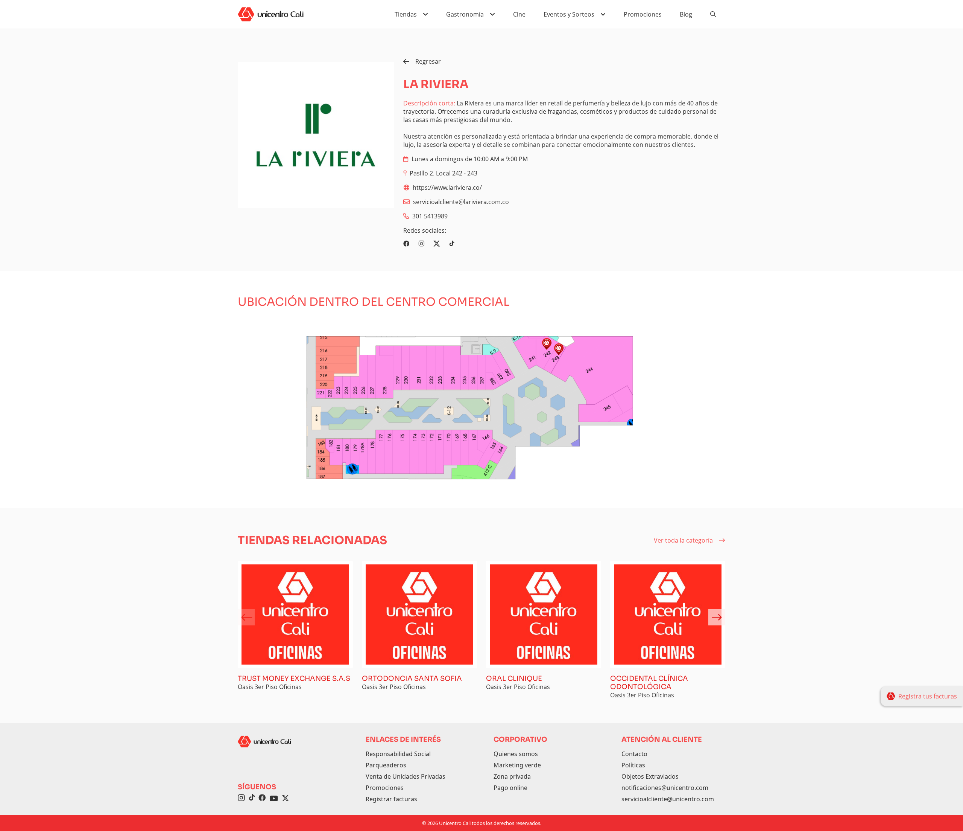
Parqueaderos (386, 765)
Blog (686, 14)
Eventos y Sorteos (569, 14)
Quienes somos (516, 754)
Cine (519, 14)
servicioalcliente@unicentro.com (667, 799)
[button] (716, 617)
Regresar (428, 61)
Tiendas (406, 14)
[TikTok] (252, 798)
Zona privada (512, 776)
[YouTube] (273, 798)
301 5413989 (430, 216)
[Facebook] (406, 244)
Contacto (634, 754)
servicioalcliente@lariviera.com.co (461, 202)
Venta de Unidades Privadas (405, 776)
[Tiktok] (451, 244)
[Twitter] (436, 244)
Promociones (643, 14)
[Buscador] (713, 14)
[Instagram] (421, 244)
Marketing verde (517, 765)
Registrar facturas (391, 799)
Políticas (633, 765)
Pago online (510, 788)
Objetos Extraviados (650, 776)
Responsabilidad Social (398, 754)
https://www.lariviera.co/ (447, 187)
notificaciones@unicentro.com (664, 788)
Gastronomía (465, 14)
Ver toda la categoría (683, 540)
